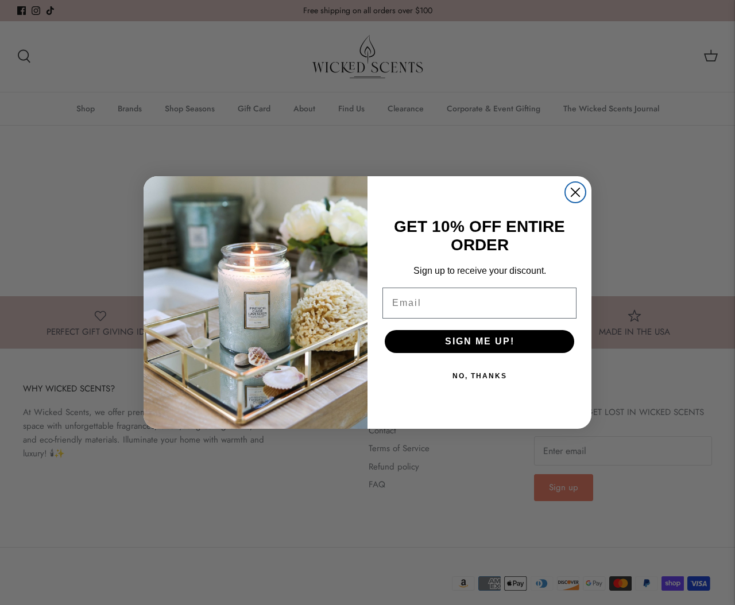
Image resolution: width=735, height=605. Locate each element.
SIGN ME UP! (479, 341)
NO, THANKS (479, 376)
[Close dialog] (575, 192)
